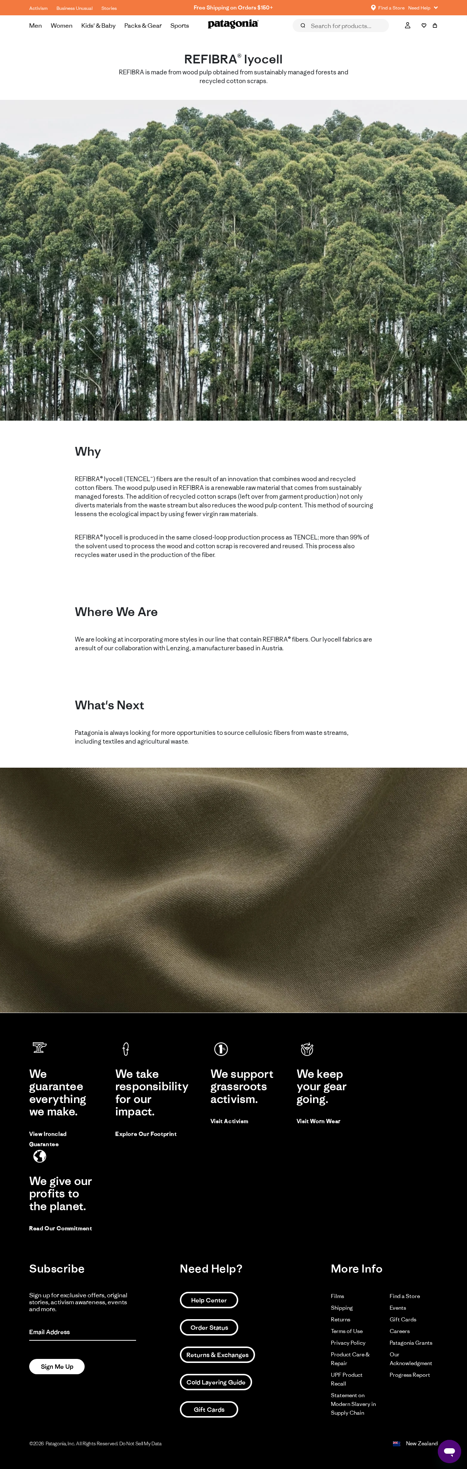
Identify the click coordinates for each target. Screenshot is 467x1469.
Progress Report (410, 1374)
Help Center (209, 1300)
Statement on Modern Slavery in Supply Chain (353, 1404)
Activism (38, 8)
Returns (340, 1319)
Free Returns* (233, 7)
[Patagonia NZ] (233, 25)
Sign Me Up (57, 1367)
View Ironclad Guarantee (48, 1138)
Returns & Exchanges (217, 1355)
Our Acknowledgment (411, 1359)
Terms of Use (347, 1331)
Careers (400, 1331)
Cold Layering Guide (216, 1382)
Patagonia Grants (411, 1342)
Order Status (209, 1328)
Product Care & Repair (350, 1359)
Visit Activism (229, 1121)
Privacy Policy (348, 1342)
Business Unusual (75, 8)
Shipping (342, 1307)
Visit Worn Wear (319, 1121)
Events (398, 1307)
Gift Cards (209, 1410)
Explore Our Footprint (146, 1133)
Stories (109, 8)
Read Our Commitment (60, 1228)
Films (337, 1296)
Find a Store (405, 1296)
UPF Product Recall (347, 1379)
